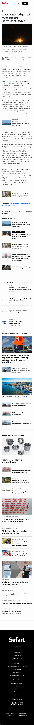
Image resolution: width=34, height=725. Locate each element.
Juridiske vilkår (17, 669)
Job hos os (17, 689)
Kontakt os (17, 686)
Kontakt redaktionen (17, 683)
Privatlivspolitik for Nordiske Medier (17, 666)
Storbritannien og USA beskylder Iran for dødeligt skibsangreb (20, 123)
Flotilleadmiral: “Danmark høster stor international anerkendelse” (20, 195)
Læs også (15, 119)
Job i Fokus (6, 283)
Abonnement (17, 649)
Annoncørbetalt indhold (17, 675)
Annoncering (17, 655)
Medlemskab (17, 652)
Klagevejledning (17, 672)
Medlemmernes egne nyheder (13, 436)
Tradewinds (10, 81)
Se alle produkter (17, 658)
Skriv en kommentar (25, 211)
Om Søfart (17, 692)
